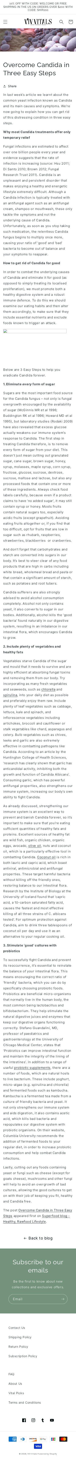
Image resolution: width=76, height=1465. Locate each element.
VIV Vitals (32, 1454)
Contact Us (16, 1327)
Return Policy (18, 1346)
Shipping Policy (20, 1337)
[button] (5, 21)
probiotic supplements (32, 1068)
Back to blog (40, 1238)
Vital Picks (16, 1393)
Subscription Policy (22, 1356)
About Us (15, 1383)
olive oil (34, 846)
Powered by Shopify (47, 1454)
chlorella (48, 689)
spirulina (10, 695)
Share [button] (12, 86)
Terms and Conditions (24, 1402)
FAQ (11, 1374)
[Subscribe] (62, 1299)
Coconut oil (46, 857)
